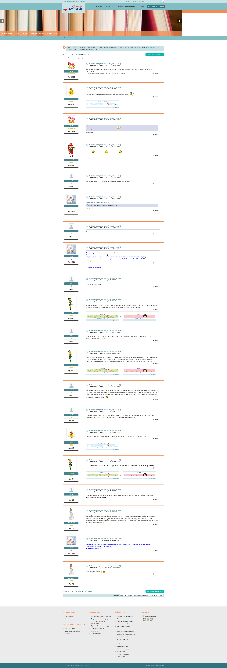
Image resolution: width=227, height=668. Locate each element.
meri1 (71, 414)
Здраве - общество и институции (100, 626)
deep (147, 47)
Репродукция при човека (124, 626)
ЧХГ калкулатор (69, 616)
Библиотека (109, 6)
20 (84, 55)
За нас (128, 2)
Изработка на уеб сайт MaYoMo (155, 665)
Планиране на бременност (125, 616)
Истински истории (70, 628)
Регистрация (84, 38)
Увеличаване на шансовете (125, 629)
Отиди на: (117, 595)
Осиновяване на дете (97, 628)
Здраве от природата (123, 646)
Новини (99, 6)
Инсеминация (121, 651)
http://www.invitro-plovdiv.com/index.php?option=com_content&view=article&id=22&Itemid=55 (115, 259)
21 (86, 55)
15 (74, 55)
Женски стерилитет (122, 639)
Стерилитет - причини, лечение (126, 634)
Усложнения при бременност (125, 624)
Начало (66, 38)
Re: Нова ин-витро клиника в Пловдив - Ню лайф (105, 64)
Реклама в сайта (96, 633)
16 (76, 55)
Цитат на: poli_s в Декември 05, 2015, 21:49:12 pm (97, 123)
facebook (83, 2)
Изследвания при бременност (125, 621)
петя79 (71, 180)
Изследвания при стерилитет (125, 631)
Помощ (72, 38)
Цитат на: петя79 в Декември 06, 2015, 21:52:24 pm (97, 202)
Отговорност (94, 631)
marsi (158, 47)
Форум (141, 6)
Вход (77, 38)
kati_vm (71, 71)
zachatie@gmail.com (70, 2)
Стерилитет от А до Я (123, 656)
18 (80, 55)
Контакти (136, 2)
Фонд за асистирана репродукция (101, 619)
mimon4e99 (71, 159)
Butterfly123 (71, 390)
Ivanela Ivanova (71, 522)
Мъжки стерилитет (122, 637)
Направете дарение (156, 6)
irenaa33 (71, 312)
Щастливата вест (122, 619)
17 (78, 55)
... (71, 55)
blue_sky (152, 47)
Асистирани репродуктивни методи (127, 649)
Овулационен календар (126, 6)
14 (73, 55)
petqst (71, 206)
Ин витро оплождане (123, 654)
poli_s (71, 99)
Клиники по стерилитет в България (101, 616)
